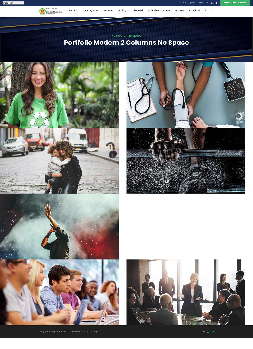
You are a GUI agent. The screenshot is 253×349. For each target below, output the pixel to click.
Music (68, 232)
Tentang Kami (90, 10)
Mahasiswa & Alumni (159, 10)
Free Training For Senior (190, 162)
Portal (200, 2)
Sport (189, 166)
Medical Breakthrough (190, 96)
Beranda (73, 10)
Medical (189, 100)
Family (60, 166)
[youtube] (212, 2)
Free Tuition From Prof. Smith (63, 294)
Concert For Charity (63, 228)
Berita (183, 2)
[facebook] (207, 2)
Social (68, 100)
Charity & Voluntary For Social (63, 96)
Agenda (191, 2)
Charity (59, 100)
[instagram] (216, 2)
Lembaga (123, 10)
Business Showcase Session (189, 294)
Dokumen (108, 10)
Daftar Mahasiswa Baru (235, 2)
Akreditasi (194, 10)
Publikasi (179, 10)
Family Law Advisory (63, 162)
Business (190, 298)
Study (59, 298)
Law (68, 166)
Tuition (67, 298)
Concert (59, 232)
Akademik (138, 10)
